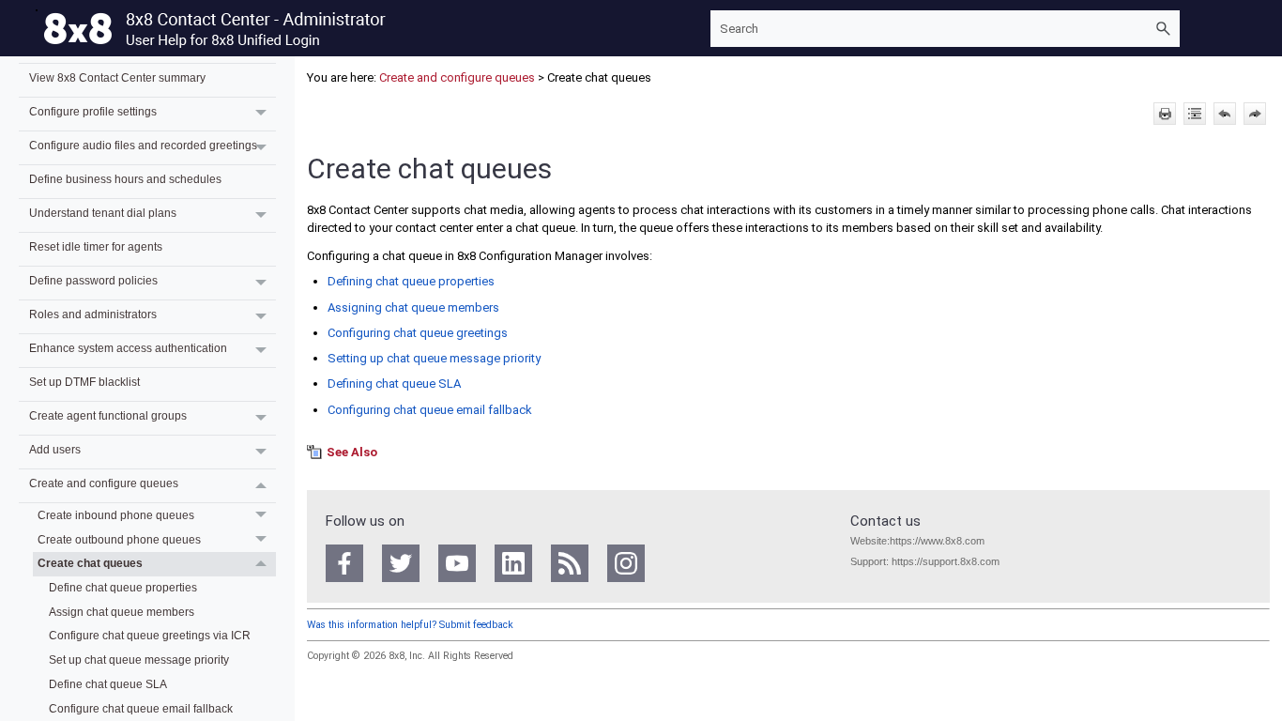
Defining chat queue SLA (394, 383)
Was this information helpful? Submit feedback (410, 625)
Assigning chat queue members (413, 307)
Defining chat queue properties (411, 281)
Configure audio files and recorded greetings (143, 145)
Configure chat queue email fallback (141, 708)
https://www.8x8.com (937, 540)
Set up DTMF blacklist (84, 382)
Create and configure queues (103, 483)
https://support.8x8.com (946, 561)
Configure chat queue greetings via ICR (150, 635)
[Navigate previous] (1224, 113)
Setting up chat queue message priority (434, 358)
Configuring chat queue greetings (418, 333)
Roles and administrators (93, 314)
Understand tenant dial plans (102, 213)
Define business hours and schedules (125, 179)
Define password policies (93, 280)
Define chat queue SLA (108, 684)
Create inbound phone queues (116, 515)
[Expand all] (1194, 113)
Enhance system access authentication (128, 348)
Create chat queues (90, 563)
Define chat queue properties (123, 587)
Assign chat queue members (121, 612)
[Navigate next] (1255, 113)
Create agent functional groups (108, 415)
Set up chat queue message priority (139, 659)
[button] (1163, 28)
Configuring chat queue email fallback (430, 410)
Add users (55, 449)
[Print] (1164, 113)
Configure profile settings (93, 111)
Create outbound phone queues (119, 539)
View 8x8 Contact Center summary (117, 77)
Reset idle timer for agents (95, 246)
